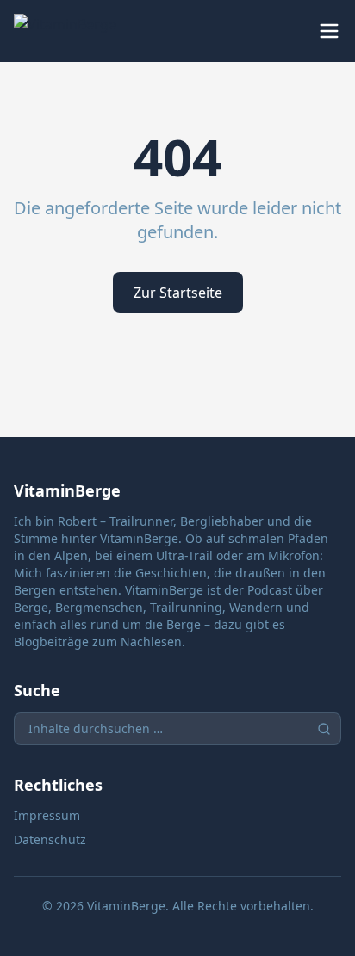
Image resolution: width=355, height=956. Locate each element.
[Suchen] (324, 729)
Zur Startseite (178, 292)
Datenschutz (50, 839)
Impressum (47, 815)
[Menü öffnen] (329, 31)
